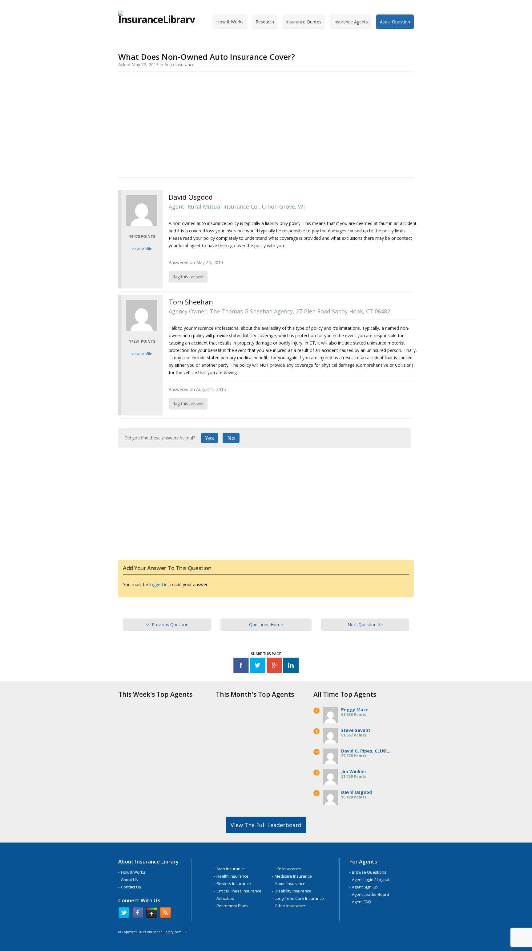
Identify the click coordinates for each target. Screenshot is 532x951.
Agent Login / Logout (370, 879)
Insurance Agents (350, 22)
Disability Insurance (293, 891)
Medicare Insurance (293, 876)
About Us (129, 879)
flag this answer (188, 277)
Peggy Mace (355, 709)
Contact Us (131, 887)
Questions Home (266, 624)
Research (265, 22)
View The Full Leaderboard (266, 825)
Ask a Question (395, 22)
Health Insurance (232, 876)
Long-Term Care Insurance (299, 898)
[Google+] (274, 666)
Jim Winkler (353, 771)
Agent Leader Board (370, 894)
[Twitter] (257, 666)
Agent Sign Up (365, 887)
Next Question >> (365, 624)
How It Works (230, 22)
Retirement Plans (232, 905)
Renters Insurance (233, 883)
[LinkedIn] (291, 666)
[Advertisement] (266, 123)
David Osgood (356, 792)
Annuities (225, 898)
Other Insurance (290, 905)
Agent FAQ (361, 901)
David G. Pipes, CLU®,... (366, 751)
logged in (158, 584)
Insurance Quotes (303, 22)
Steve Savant (355, 730)
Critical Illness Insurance (238, 891)
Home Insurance (290, 883)
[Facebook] (241, 666)
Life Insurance (288, 868)
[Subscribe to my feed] (165, 914)
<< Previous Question (167, 624)
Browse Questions (369, 872)
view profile (142, 248)
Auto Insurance (230, 868)
